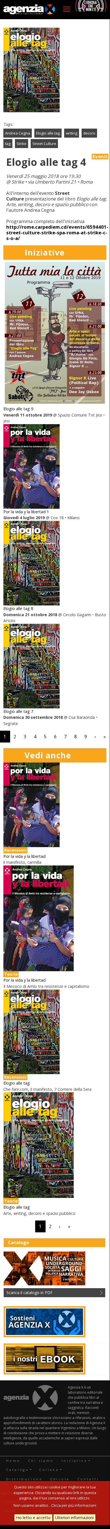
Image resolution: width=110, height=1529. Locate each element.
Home (13, 1461)
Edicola (60, 1479)
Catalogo (17, 1470)
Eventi (100, 156)
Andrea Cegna (17, 133)
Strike (21, 143)
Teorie (11, 974)
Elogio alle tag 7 (18, 711)
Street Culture (44, 143)
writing (71, 133)
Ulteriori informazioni (74, 1517)
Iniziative (74, 1461)
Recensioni (15, 850)
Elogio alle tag (48, 133)
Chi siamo (41, 1461)
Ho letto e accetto (33, 1517)
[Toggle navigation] (67, 9)
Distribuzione (24, 1479)
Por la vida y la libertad (24, 856)
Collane (49, 1470)
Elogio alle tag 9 (18, 408)
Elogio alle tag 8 (18, 608)
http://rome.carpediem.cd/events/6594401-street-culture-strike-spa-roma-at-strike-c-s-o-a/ (57, 232)
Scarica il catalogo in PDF (29, 1292)
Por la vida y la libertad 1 (26, 511)
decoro (89, 133)
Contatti (88, 1479)
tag (8, 143)
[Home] (29, 9)
